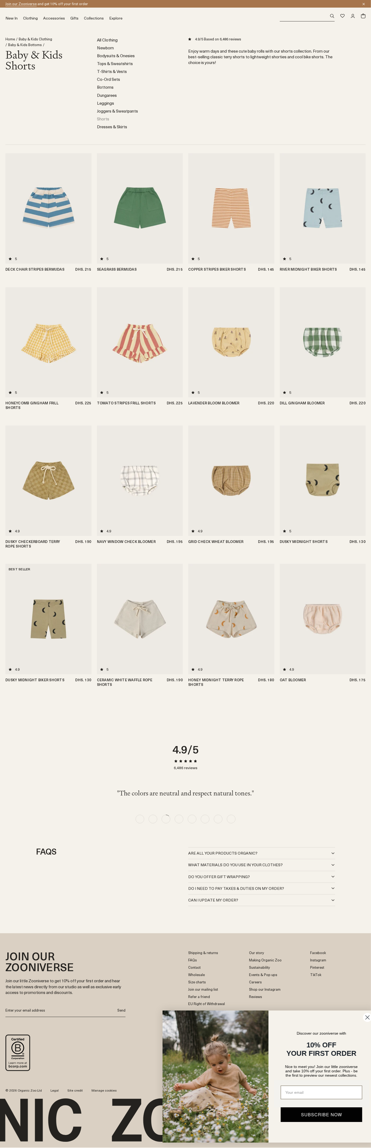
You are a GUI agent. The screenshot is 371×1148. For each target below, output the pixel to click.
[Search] (307, 16)
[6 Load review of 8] (205, 819)
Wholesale (196, 975)
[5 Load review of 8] (192, 819)
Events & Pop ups (263, 975)
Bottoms (105, 87)
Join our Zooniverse (21, 3)
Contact (194, 967)
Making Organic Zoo (265, 960)
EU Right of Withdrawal (206, 1004)
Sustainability (259, 967)
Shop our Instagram (265, 989)
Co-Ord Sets (108, 79)
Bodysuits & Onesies (116, 55)
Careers (255, 982)
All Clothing (107, 40)
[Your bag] (363, 16)
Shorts (103, 119)
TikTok (315, 975)
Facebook (318, 953)
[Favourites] (342, 16)
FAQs (192, 960)
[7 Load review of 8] (218, 819)
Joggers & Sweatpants (117, 111)
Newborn (105, 47)
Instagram (318, 960)
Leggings (105, 103)
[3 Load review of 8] (166, 819)
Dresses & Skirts (112, 126)
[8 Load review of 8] (231, 819)
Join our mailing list (203, 989)
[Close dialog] (358, 1017)
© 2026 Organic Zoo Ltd (23, 1090)
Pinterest (317, 967)
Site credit (75, 1090)
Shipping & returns (203, 953)
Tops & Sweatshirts (115, 63)
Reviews (255, 996)
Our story (256, 953)
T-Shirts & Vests (112, 71)
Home (10, 39)
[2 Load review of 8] (153, 819)
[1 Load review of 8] (140, 819)
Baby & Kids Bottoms (25, 45)
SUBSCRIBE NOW (312, 1114)
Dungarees (107, 95)
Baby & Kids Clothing (35, 39)
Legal (55, 1090)
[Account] (352, 16)
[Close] (363, 4)
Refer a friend (199, 996)
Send (121, 1010)
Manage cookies (104, 1090)
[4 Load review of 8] (179, 819)
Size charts (197, 982)
